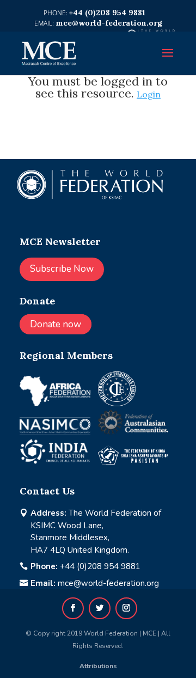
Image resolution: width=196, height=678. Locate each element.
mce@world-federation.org (108, 583)
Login (149, 94)
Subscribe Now (62, 268)
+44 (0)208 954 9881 (100, 566)
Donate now (55, 324)
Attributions (98, 666)
